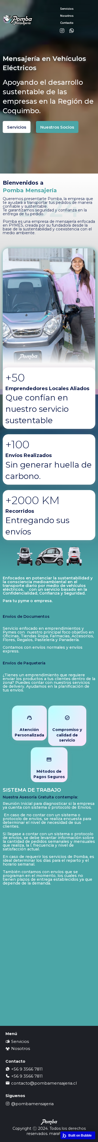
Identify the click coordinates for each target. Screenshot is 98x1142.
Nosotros (67, 16)
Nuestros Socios (57, 127)
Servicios (16, 127)
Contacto (67, 23)
